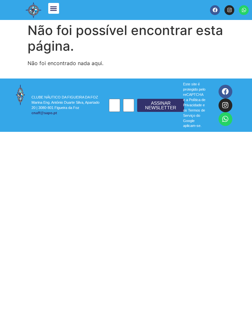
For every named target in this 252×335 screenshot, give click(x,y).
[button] (53, 8)
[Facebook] (215, 10)
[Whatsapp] (244, 10)
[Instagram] (229, 10)
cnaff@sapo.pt (44, 113)
